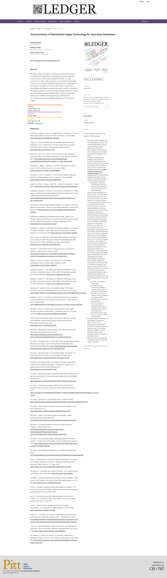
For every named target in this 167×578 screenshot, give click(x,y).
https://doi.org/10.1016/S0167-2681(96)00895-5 (50, 531)
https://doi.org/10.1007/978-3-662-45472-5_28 (45, 244)
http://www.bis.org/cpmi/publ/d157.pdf (43, 369)
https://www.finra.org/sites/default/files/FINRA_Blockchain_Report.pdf (53, 381)
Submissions (52, 21)
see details (39, 123)
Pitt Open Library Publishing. (30, 571)
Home (32, 28)
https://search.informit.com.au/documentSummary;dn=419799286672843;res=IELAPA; (58, 293)
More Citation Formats (91, 106)
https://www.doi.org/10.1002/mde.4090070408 (45, 180)
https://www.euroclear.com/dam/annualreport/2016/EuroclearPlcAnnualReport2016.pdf (59, 402)
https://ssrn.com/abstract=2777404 (58, 274)
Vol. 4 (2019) (47, 28)
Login (147, 1)
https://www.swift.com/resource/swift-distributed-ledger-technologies (53, 420)
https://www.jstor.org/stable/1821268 (42, 510)
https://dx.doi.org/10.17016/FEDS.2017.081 (47, 483)
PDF (87, 79)
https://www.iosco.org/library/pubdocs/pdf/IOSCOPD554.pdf (50, 411)
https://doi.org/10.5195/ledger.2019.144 (47, 60)
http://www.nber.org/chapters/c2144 (42, 150)
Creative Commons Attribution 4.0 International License (97, 171)
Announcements (39, 21)
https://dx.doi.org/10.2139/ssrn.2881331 (43, 265)
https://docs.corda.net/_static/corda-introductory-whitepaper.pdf (56, 186)
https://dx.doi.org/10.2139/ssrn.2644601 (64, 233)
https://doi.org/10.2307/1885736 (62, 473)
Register (141, 1)
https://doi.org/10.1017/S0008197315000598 (51, 314)
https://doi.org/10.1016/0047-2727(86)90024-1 (45, 170)
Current (20, 21)
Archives (28, 21)
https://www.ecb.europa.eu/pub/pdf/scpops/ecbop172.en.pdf (50, 467)
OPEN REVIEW (97, 79)
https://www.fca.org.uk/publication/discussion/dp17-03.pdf (49, 358)
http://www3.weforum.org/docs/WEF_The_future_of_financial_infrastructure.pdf (56, 304)
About (76, 21)
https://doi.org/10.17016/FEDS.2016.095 (43, 325)
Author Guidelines (65, 21)
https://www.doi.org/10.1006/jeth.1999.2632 (44, 138)
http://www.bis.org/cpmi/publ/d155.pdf (43, 224)
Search (145, 21)
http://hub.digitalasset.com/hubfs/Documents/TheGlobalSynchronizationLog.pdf (56, 455)
